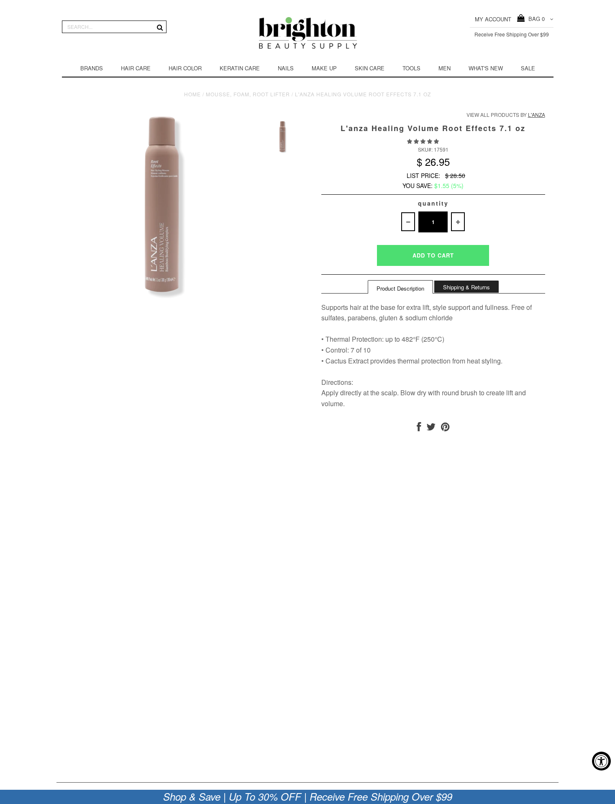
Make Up (324, 68)
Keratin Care (240, 68)
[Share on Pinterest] (445, 428)
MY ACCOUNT (493, 19)
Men (444, 68)
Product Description (400, 288)
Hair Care (136, 68)
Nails (286, 68)
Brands (91, 68)
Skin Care (369, 68)
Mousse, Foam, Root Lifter (248, 94)
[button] (423, 140)
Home (192, 94)
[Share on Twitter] (431, 428)
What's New (486, 68)
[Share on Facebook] (419, 428)
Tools (411, 68)
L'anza (536, 114)
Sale (528, 68)
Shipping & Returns (466, 287)
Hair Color (185, 68)
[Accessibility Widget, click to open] (601, 761)
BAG (535, 19)
